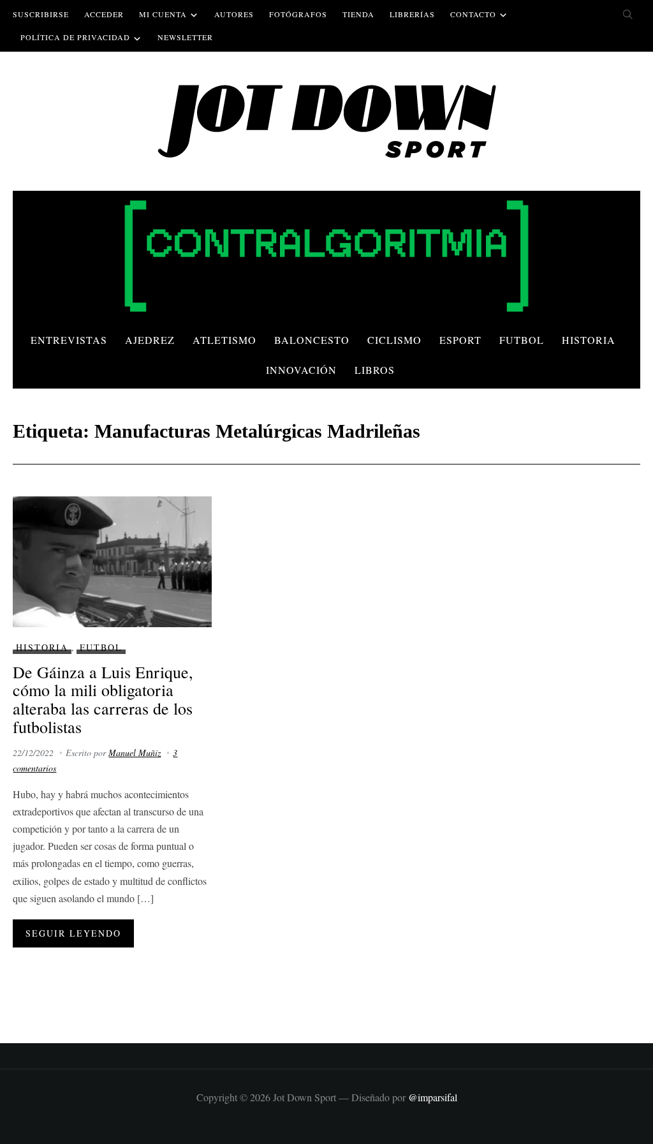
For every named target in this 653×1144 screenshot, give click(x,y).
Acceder (104, 14)
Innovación (301, 369)
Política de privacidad (75, 37)
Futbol (521, 339)
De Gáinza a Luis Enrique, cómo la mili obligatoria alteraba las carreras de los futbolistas (103, 699)
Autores (234, 14)
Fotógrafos (298, 14)
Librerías (412, 14)
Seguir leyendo (73, 933)
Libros (375, 369)
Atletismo (224, 339)
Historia (588, 339)
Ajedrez (150, 339)
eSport (460, 339)
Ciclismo (394, 339)
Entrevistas (69, 339)
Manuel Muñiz (134, 753)
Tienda (358, 14)
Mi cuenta (163, 14)
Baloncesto (311, 339)
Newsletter (185, 37)
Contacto (473, 14)
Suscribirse (41, 14)
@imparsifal (432, 1097)
